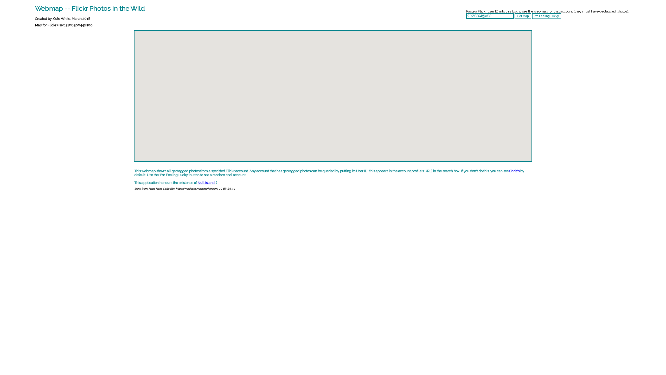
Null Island (206, 183)
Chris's (514, 171)
